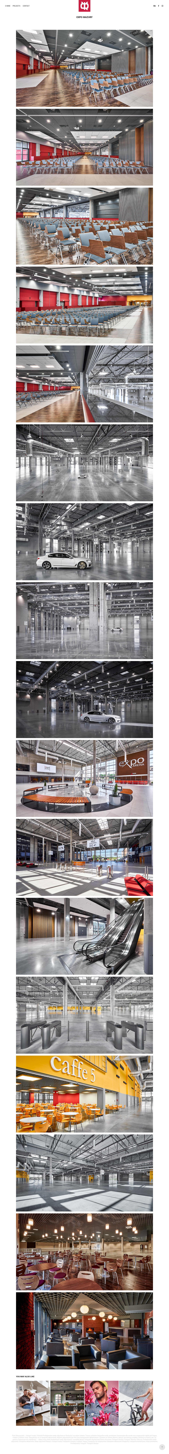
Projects (16, 6)
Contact (26, 6)
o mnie (7, 6)
